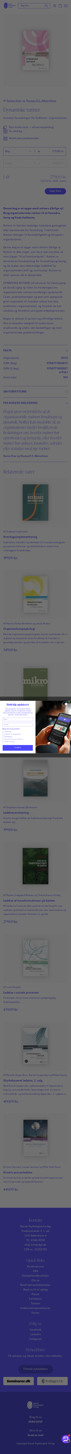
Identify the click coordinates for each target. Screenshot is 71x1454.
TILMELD (17, 747)
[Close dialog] (66, 704)
